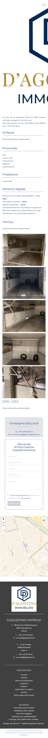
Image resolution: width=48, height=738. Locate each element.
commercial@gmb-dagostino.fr (26, 434)
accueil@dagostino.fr (25, 638)
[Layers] (44, 520)
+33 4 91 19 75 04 (25, 654)
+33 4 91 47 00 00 (25, 635)
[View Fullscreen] (3, 528)
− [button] (3, 522)
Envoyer (14, 503)
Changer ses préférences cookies (23, 719)
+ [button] (3, 518)
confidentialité (10, 732)
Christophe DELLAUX (24, 423)
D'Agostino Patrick (24, 620)
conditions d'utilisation (27, 732)
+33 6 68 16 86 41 (25, 432)
